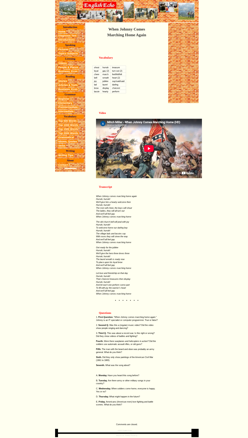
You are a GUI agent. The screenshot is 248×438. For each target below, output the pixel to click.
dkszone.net (120, 435)
